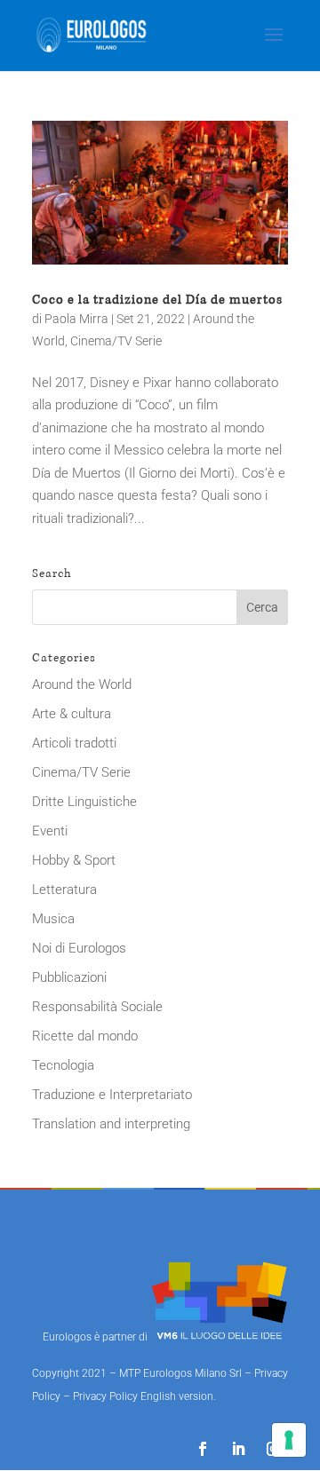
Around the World (82, 684)
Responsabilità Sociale (97, 1007)
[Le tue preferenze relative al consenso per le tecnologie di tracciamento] (289, 1440)
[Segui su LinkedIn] (238, 1449)
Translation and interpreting (111, 1124)
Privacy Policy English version (143, 1396)
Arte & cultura (71, 714)
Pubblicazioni (69, 977)
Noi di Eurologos (79, 948)
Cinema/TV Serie (116, 341)
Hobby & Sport (74, 860)
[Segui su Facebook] (202, 1449)
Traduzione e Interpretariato (112, 1095)
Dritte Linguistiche (84, 802)
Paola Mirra (76, 319)
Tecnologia (63, 1065)
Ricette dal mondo (85, 1036)
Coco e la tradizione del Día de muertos (157, 299)
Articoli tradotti (74, 743)
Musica (53, 919)
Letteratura (64, 890)
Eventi (50, 831)
